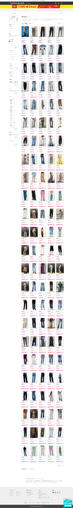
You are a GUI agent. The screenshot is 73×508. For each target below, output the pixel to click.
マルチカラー (14, 122)
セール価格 (11, 28)
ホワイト (13, 98)
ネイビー (13, 110)
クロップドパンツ (12, 56)
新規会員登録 (29, 492)
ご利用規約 (38, 502)
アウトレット (18, 495)
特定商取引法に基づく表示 (45, 502)
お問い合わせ (40, 495)
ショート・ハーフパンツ (14, 54)
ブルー (13, 109)
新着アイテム (18, 492)
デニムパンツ (12, 60)
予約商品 (10, 75)
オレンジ (13, 115)
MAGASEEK (28, 3)
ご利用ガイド (40, 492)
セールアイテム (18, 493)
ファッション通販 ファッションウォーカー (17, 3)
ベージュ (13, 104)
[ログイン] (55, 3)
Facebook (60, 492)
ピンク (13, 116)
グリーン (13, 106)
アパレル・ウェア (12, 52)
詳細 (43, 0)
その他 (13, 127)
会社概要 (25, 502)
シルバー (13, 121)
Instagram (55, 492)
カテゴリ (11, 492)
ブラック (13, 100)
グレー (13, 101)
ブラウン (13, 103)
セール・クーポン (12, 30)
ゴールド (13, 119)
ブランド (11, 493)
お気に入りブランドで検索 (14, 68)
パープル (13, 112)
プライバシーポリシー (31, 502)
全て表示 (12, 41)
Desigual (14, 13)
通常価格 (10, 26)
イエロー (13, 113)
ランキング (12, 495)
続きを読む (49, 20)
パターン (13, 124)
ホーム (11, 13)
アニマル (13, 125)
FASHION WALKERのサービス (42, 493)
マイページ (28, 495)
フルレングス (12, 58)
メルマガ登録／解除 (30, 493)
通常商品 (10, 74)
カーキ (13, 107)
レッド (13, 118)
